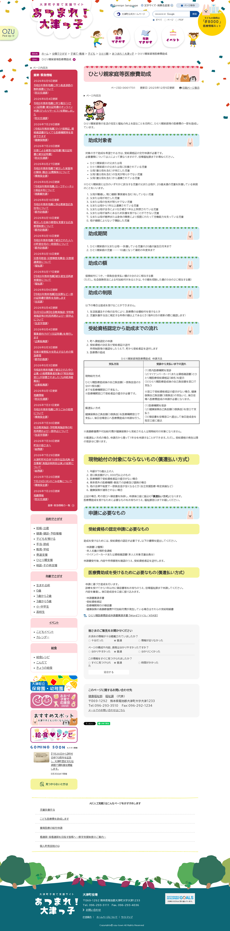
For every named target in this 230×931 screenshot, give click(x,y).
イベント (54, 622)
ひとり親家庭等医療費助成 (56, 59)
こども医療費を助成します (54, 819)
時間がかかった (149, 663)
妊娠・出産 (42, 528)
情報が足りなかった (152, 640)
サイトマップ (127, 917)
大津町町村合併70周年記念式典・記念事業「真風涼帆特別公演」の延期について (54, 463)
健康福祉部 (95, 696)
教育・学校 (42, 549)
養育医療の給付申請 (51, 828)
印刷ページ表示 (190, 88)
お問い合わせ (93, 910)
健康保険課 (41, 140)
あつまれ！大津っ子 (123, 53)
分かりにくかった (150, 651)
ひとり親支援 (44, 560)
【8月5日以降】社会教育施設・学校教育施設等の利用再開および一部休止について (54, 316)
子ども (91, 53)
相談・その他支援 (46, 565)
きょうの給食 (44, 667)
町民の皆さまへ (42, 445)
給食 (54, 648)
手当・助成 (42, 544)
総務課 (38, 449)
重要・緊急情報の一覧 (59, 505)
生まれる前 (43, 585)
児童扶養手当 (47, 810)
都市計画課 (41, 212)
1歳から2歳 (43, 596)
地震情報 (39, 395)
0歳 (38, 590)
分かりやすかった (101, 651)
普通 (119, 640)
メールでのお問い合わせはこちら (106, 710)
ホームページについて (107, 917)
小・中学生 (42, 606)
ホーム (45, 53)
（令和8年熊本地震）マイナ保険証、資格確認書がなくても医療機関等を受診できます (54, 132)
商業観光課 (41, 194)
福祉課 (109, 696)
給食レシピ (43, 657)
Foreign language (125, 5)
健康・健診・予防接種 (49, 533)
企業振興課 (41, 341)
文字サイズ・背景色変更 (157, 5)
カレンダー (42, 637)
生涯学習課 (41, 323)
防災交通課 (41, 93)
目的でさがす (54, 519)
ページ (170, 20)
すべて (159, 20)
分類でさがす (59, 53)
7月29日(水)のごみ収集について (53, 481)
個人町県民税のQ (50, 846)
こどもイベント (45, 631)
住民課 (38, 301)
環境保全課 (41, 176)
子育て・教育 (77, 53)
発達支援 (42, 554)
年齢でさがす (54, 576)
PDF (181, 20)
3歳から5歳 (43, 601)
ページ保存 (189, 5)
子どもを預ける (46, 538)
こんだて (41, 662)
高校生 (40, 611)
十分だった (97, 640)
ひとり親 (103, 53)
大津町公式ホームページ (133, 14)
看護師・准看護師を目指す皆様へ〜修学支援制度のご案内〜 (73, 837)
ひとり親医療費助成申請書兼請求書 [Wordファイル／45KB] (123, 615)
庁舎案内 (87, 917)
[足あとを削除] (74, 59)
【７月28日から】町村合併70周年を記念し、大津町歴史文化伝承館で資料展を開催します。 (62, 761)
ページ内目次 (93, 95)
